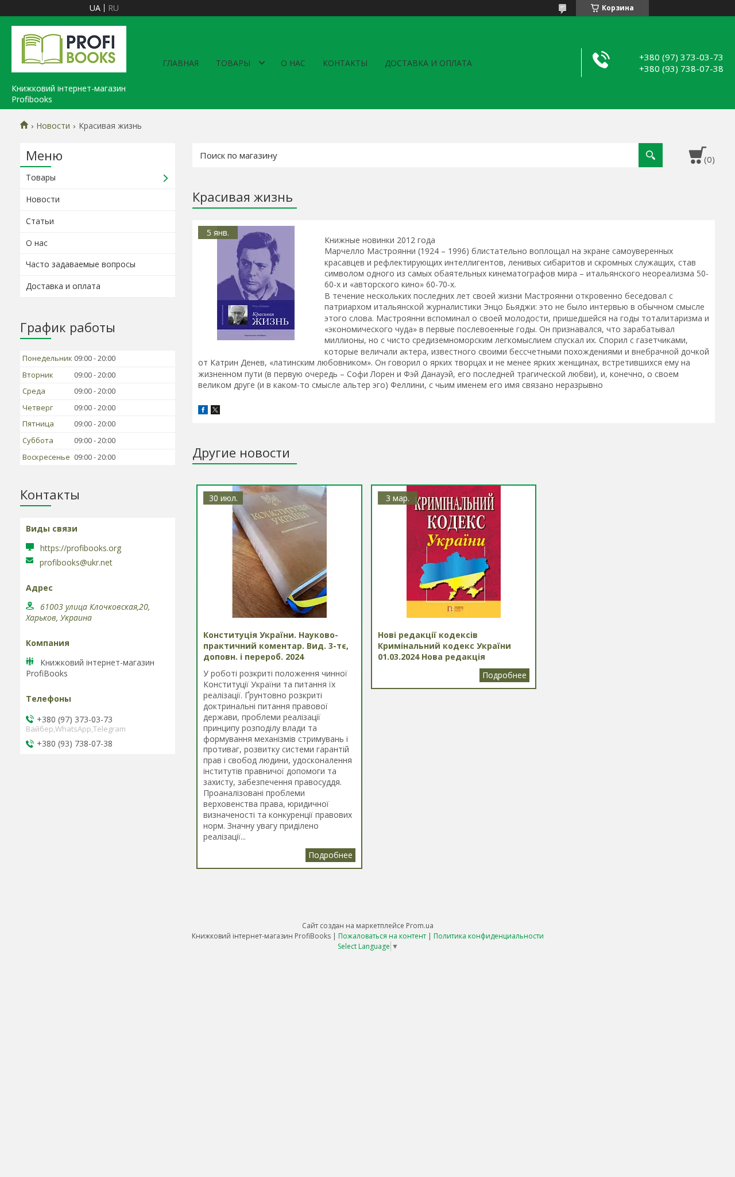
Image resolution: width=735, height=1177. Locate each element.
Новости (53, 126)
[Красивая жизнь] (255, 283)
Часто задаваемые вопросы (81, 264)
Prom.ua (420, 925)
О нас (293, 62)
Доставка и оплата (428, 62)
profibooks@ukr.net (76, 562)
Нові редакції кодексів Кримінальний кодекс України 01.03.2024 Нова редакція (504, 675)
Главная (181, 62)
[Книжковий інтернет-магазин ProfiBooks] (68, 47)
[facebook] (203, 411)
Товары (233, 62)
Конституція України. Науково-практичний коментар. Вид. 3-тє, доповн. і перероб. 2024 (330, 855)
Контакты (345, 62)
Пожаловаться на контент (382, 936)
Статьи (40, 221)
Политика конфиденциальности (489, 936)
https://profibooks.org (80, 548)
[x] (215, 411)
